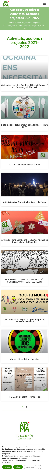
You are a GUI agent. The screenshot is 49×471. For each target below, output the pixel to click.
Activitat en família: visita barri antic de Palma (24, 202)
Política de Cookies (19, 458)
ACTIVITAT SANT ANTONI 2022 (24, 164)
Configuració (30, 467)
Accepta (7, 467)
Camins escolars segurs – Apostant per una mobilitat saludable (25, 320)
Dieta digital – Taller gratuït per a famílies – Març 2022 (24, 126)
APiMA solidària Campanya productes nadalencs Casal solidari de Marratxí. (24, 241)
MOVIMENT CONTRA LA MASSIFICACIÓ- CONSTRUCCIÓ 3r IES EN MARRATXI (24, 280)
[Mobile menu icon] (44, 3)
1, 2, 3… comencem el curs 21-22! (24, 397)
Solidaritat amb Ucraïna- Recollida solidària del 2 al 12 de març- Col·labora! (24, 86)
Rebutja (18, 467)
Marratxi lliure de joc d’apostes (24, 359)
